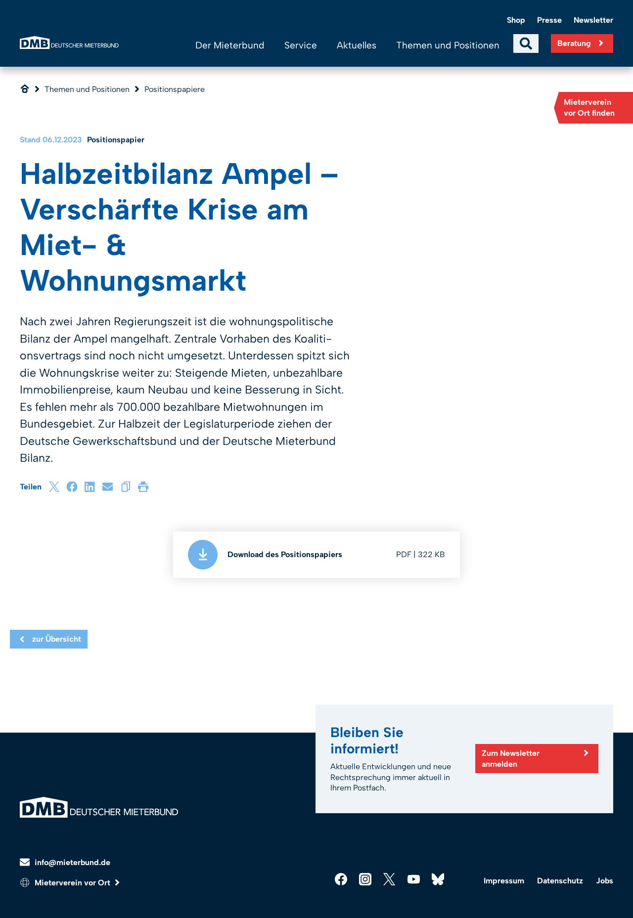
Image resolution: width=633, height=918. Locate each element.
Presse (549, 20)
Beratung (574, 43)
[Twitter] (389, 879)
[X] (54, 486)
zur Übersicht (56, 639)
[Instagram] (365, 879)
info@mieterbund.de (72, 862)
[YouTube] (413, 879)
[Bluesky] (438, 879)
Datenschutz (560, 880)
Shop (516, 20)
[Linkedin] (90, 486)
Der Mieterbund (230, 45)
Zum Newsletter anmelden (511, 758)
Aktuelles (356, 45)
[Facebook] (72, 486)
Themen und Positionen (447, 45)
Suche (526, 43)
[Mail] (107, 486)
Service (300, 45)
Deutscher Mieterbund (69, 42)
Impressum (504, 880)
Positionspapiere (174, 89)
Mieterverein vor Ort (72, 882)
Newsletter (593, 20)
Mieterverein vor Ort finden (589, 107)
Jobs (604, 880)
